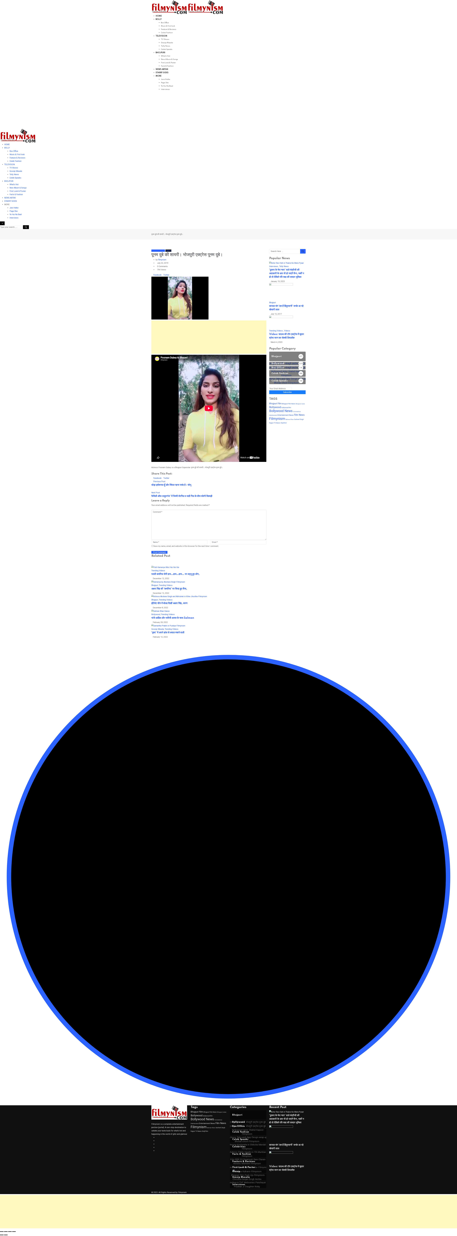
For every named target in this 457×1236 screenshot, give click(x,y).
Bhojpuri (154, 585)
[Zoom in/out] (2, 1231)
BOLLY (159, 19)
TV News (277, 423)
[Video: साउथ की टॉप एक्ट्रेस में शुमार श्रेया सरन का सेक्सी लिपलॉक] (281, 322)
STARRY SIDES (162, 73)
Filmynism (277, 419)
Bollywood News (281, 411)
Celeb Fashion (167, 33)
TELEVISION (161, 36)
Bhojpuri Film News (288, 404)
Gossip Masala (167, 43)
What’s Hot (165, 56)
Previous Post (159, 481)
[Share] (10, 1231)
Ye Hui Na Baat (167, 86)
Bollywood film (286, 407)
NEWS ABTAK (162, 69)
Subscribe (287, 392)
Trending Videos (158, 570)
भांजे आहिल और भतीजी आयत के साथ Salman (172, 618)
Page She (165, 83)
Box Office (165, 23)
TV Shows (165, 39)
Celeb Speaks (166, 49)
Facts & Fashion (167, 66)
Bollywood (155, 614)
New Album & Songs (169, 59)
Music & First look (168, 26)
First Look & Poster (168, 63)
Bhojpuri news (300, 404)
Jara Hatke (165, 79)
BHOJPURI (160, 53)
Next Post (155, 493)
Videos (287, 331)
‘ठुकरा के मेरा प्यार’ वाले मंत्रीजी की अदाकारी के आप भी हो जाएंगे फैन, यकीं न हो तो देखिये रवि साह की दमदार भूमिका (286, 273)
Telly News (165, 46)
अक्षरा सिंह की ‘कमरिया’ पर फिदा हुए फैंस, (169, 588)
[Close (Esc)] (14, 1231)
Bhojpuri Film (275, 403)
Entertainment (273, 415)
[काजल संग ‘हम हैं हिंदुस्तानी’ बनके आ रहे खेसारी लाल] (281, 292)
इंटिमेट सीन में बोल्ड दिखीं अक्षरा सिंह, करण (169, 603)
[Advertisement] (228, 110)
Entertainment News (285, 415)
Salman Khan (290, 419)
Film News (299, 415)
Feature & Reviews (168, 29)
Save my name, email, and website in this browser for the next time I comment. (186, 546)
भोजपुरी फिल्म (284, 423)
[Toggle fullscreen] (6, 1231)
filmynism (162, 260)
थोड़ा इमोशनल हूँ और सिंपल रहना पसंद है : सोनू (171, 485)
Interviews (165, 89)
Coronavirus (297, 411)
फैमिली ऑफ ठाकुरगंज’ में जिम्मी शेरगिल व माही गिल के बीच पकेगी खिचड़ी (181, 496)
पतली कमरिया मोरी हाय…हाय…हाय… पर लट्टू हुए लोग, (175, 574)
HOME (159, 16)
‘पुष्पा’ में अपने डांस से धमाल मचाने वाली (167, 632)
